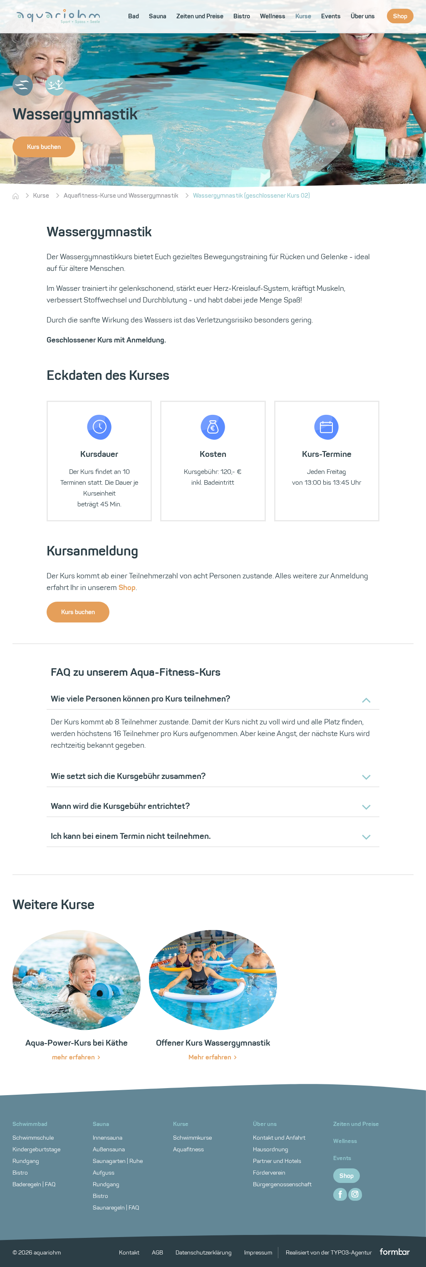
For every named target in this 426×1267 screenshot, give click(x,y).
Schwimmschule (33, 1137)
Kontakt (129, 1252)
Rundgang (25, 1161)
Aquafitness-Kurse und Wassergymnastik (121, 195)
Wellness (345, 1141)
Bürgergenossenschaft (282, 1184)
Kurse (41, 195)
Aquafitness (188, 1149)
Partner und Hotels (277, 1161)
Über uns (265, 1124)
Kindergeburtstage (36, 1149)
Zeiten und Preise (356, 1124)
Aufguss (103, 1172)
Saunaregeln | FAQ (116, 1207)
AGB (157, 1252)
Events (342, 1158)
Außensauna (109, 1149)
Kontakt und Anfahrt (279, 1137)
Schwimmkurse (192, 1137)
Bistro (20, 1172)
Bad (133, 16)
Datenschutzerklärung (204, 1252)
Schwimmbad (29, 1124)
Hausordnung (270, 1149)
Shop (127, 587)
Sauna (101, 1124)
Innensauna (107, 1137)
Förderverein (269, 1172)
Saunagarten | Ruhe (118, 1161)
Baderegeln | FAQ (33, 1184)
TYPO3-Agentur (352, 1252)
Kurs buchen (44, 147)
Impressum (258, 1252)
